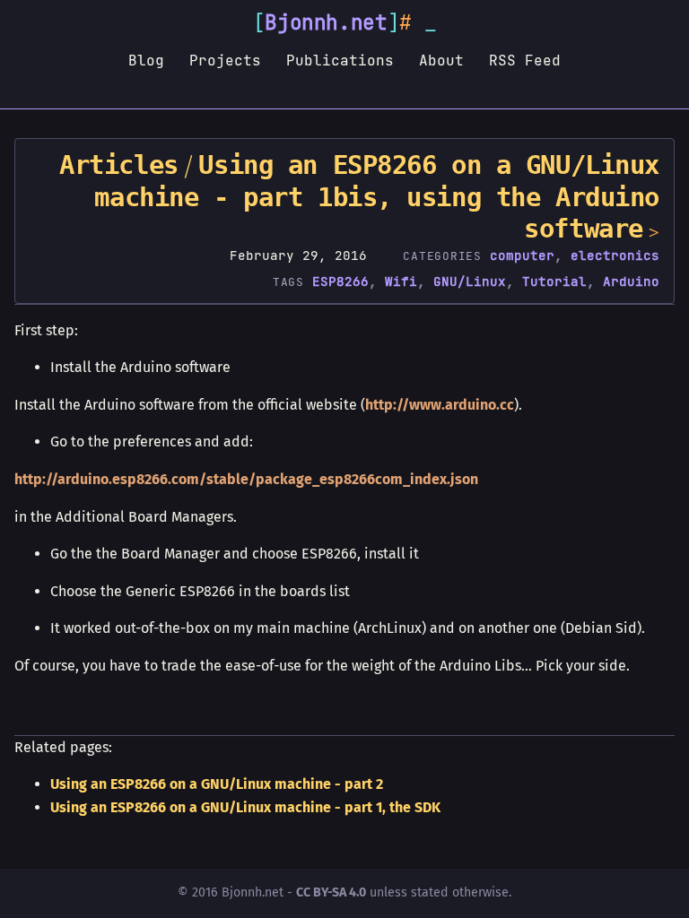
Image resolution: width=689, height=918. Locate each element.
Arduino (631, 281)
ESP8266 (340, 281)
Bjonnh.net (326, 22)
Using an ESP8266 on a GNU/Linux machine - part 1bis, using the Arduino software (376, 197)
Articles (119, 165)
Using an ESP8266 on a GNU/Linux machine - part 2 (216, 783)
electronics (615, 255)
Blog (146, 60)
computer (522, 255)
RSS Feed (525, 60)
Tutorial (554, 281)
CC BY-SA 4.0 (331, 892)
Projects (225, 60)
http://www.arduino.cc (439, 404)
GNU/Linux (469, 281)
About (441, 60)
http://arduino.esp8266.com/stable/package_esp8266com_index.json (246, 479)
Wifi (401, 281)
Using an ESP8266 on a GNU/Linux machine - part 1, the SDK (245, 807)
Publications (340, 60)
